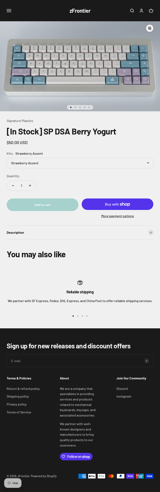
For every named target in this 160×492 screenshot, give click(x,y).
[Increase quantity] (30, 186)
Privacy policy (17, 404)
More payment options (117, 216)
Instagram (123, 396)
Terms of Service (19, 412)
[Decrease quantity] (13, 186)
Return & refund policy (23, 388)
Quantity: (13, 176)
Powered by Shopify (44, 476)
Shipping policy (18, 396)
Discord (122, 388)
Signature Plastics (20, 121)
